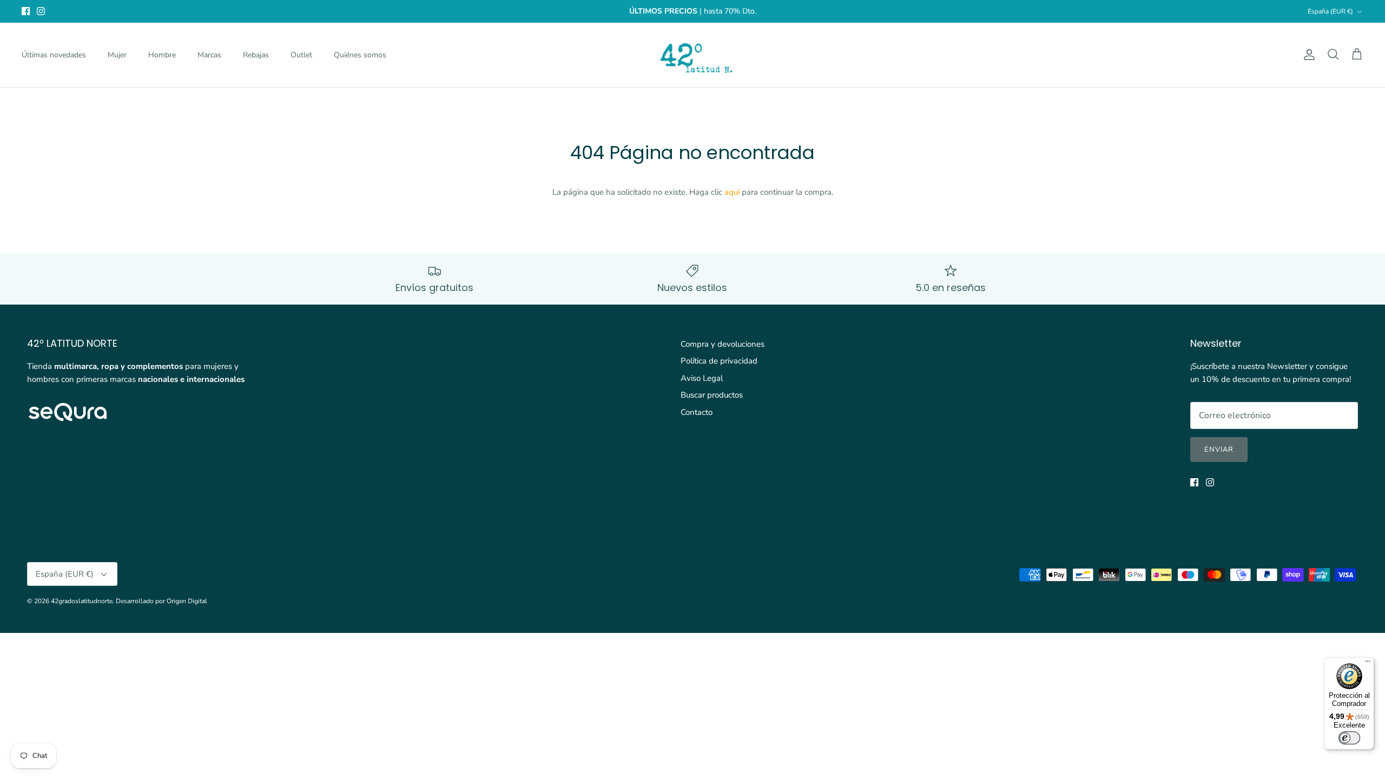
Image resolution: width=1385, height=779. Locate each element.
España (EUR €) (1330, 11)
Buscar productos (712, 395)
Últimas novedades (54, 55)
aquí (732, 192)
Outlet (301, 55)
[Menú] (1367, 663)
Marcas (209, 55)
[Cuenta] (1307, 54)
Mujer (117, 55)
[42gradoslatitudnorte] (693, 55)
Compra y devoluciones (722, 344)
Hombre (162, 55)
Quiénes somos (360, 55)
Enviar (1219, 449)
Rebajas (256, 55)
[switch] (1349, 737)
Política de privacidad (719, 360)
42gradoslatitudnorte (82, 601)
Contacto (697, 412)
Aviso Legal (702, 378)
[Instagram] (41, 11)
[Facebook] (26, 11)
